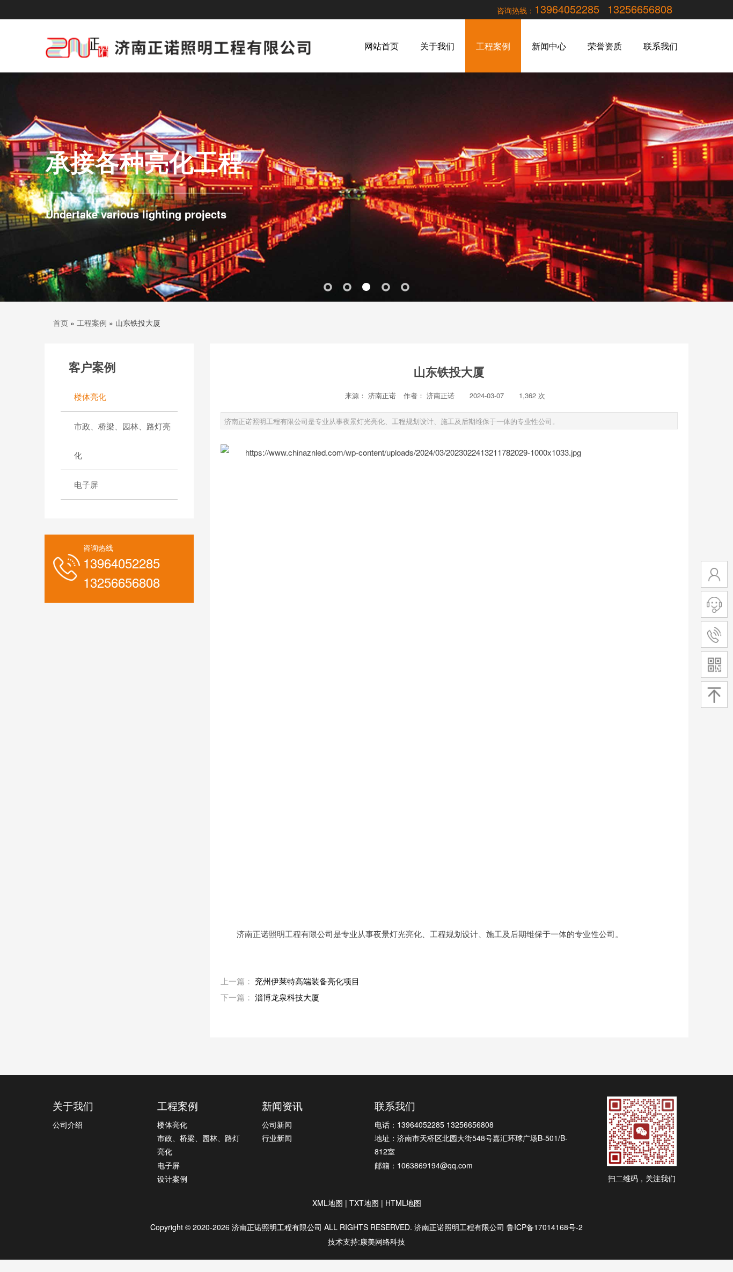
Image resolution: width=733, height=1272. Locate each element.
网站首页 (381, 46)
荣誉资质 (605, 46)
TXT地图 (364, 1202)
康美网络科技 (382, 1241)
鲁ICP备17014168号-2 (545, 1227)
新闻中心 (549, 46)
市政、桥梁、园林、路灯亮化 (122, 440)
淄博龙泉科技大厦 (287, 997)
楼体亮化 (90, 396)
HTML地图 (403, 1202)
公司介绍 (68, 1124)
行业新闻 (277, 1137)
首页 (60, 322)
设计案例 (172, 1178)
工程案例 (493, 46)
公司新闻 (277, 1124)
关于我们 (437, 46)
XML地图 (327, 1202)
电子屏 (86, 484)
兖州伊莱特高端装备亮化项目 (307, 980)
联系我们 (660, 46)
